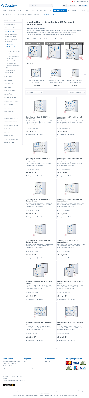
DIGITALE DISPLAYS (9, 80)
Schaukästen (9, 44)
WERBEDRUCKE (8, 136)
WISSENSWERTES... (9, 143)
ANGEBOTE (7, 132)
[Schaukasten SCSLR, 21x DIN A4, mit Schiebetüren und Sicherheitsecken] (40, 147)
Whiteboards (9, 72)
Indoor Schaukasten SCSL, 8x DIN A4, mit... (36, 81)
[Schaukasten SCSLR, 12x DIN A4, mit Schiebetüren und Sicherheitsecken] (40, 188)
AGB (25, 362)
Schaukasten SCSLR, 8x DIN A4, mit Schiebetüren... (38, 241)
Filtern (31, 92)
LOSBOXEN (7, 87)
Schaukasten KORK (11, 63)
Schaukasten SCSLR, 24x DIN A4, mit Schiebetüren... (69, 159)
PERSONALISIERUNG (10, 115)
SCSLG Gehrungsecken (13, 56)
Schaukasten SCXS (11, 58)
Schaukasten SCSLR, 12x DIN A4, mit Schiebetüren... (38, 200)
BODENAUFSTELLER (10, 97)
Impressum (47, 366)
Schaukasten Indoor (11, 46)
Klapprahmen (9, 42)
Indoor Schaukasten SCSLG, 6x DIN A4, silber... (70, 282)
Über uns (47, 362)
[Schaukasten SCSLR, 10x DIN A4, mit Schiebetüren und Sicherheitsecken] (56, 73)
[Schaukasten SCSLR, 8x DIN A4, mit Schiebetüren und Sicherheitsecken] (40, 229)
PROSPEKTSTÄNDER (10, 24)
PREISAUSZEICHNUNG (10, 122)
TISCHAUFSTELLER (9, 28)
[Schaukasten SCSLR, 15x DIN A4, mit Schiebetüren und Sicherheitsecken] (40, 106)
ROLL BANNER (8, 104)
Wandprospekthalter (11, 34)
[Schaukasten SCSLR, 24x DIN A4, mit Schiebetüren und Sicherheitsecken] (71, 147)
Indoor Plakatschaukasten (13, 65)
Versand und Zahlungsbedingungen (30, 367)
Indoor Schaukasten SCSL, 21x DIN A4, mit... (70, 323)
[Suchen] (51, 5)
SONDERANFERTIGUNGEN (11, 139)
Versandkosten (22, 391)
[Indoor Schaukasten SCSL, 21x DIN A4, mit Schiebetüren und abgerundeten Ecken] (71, 311)
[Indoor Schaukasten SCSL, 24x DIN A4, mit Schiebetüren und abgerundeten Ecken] (40, 311)
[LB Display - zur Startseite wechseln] (9, 6)
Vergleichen (31, 134)
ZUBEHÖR (7, 129)
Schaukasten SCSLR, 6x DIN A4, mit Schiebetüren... (75, 81)
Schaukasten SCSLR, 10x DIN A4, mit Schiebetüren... (56, 81)
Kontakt (26, 364)
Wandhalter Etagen (11, 36)
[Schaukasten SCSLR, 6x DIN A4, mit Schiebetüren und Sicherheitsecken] (76, 73)
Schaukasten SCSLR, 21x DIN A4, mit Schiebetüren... (38, 159)
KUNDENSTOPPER (9, 90)
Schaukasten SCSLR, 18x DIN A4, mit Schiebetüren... (69, 118)
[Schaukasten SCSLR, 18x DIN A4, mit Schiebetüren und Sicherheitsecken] (71, 106)
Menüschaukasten (10, 70)
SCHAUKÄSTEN (8, 94)
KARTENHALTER (9, 111)
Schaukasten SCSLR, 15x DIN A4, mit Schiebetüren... (38, 118)
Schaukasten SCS (11, 61)
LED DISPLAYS (8, 76)
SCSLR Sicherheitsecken (13, 51)
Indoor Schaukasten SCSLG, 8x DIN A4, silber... (39, 282)
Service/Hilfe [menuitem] (82, 1)
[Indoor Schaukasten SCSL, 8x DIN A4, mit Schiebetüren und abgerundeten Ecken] (36, 73)
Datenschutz (48, 364)
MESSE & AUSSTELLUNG (11, 125)
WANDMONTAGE (9, 31)
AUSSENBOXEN (8, 83)
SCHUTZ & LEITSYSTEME (11, 108)
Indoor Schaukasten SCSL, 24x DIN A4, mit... (39, 323)
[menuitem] (41, 5)
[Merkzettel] (64, 5)
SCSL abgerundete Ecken (14, 53)
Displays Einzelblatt (11, 39)
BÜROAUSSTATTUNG (10, 21)
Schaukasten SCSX (12, 49)
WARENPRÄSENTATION (11, 118)
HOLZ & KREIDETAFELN (11, 101)
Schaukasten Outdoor (11, 68)
